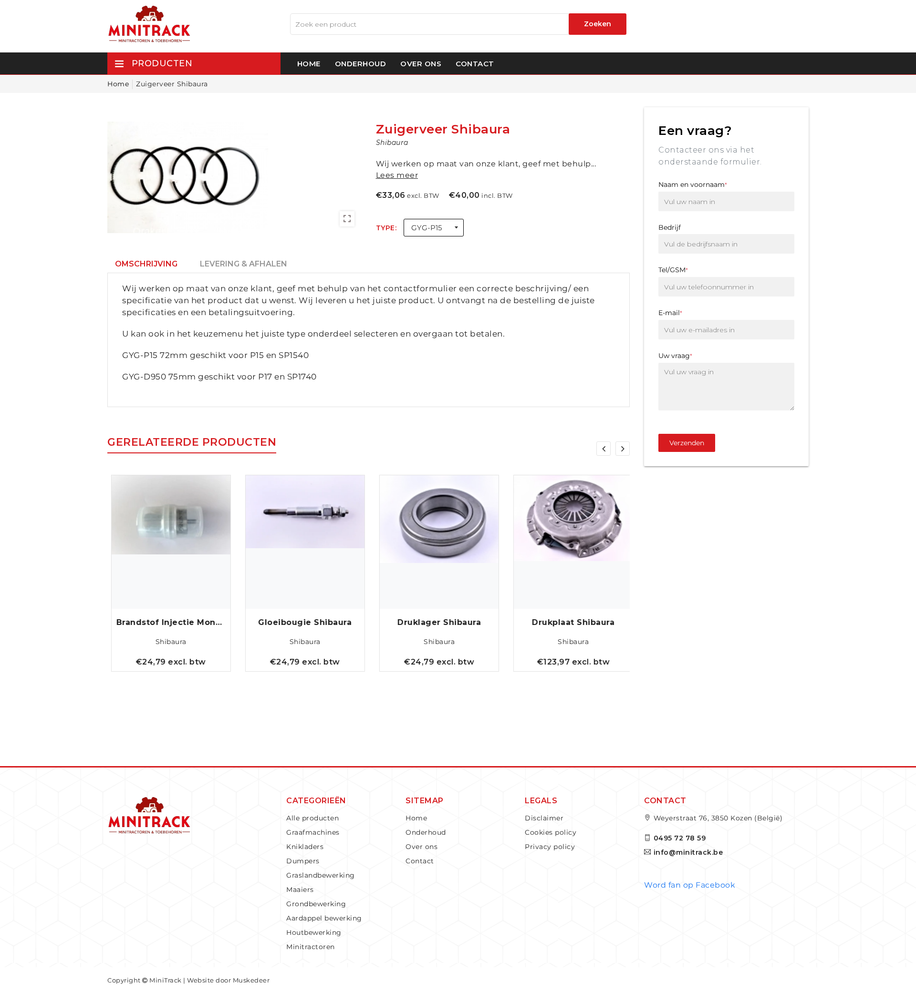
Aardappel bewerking (324, 918)
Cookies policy (550, 832)
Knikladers (304, 846)
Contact (475, 63)
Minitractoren (310, 946)
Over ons (420, 63)
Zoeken (597, 24)
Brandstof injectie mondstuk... (167, 622)
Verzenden (686, 443)
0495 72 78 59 (680, 838)
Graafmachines (313, 832)
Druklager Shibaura (436, 622)
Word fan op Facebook (689, 885)
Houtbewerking (314, 932)
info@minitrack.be (688, 852)
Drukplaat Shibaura (570, 622)
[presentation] (603, 448)
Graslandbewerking (320, 875)
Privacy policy (550, 846)
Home (309, 63)
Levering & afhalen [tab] (243, 263)
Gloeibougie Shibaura (301, 622)
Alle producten (312, 818)
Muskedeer (251, 980)
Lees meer (397, 175)
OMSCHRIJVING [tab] (146, 263)
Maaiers (300, 889)
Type (385, 228)
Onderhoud (360, 63)
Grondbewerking (316, 904)
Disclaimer (544, 818)
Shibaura (167, 641)
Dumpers (303, 861)
